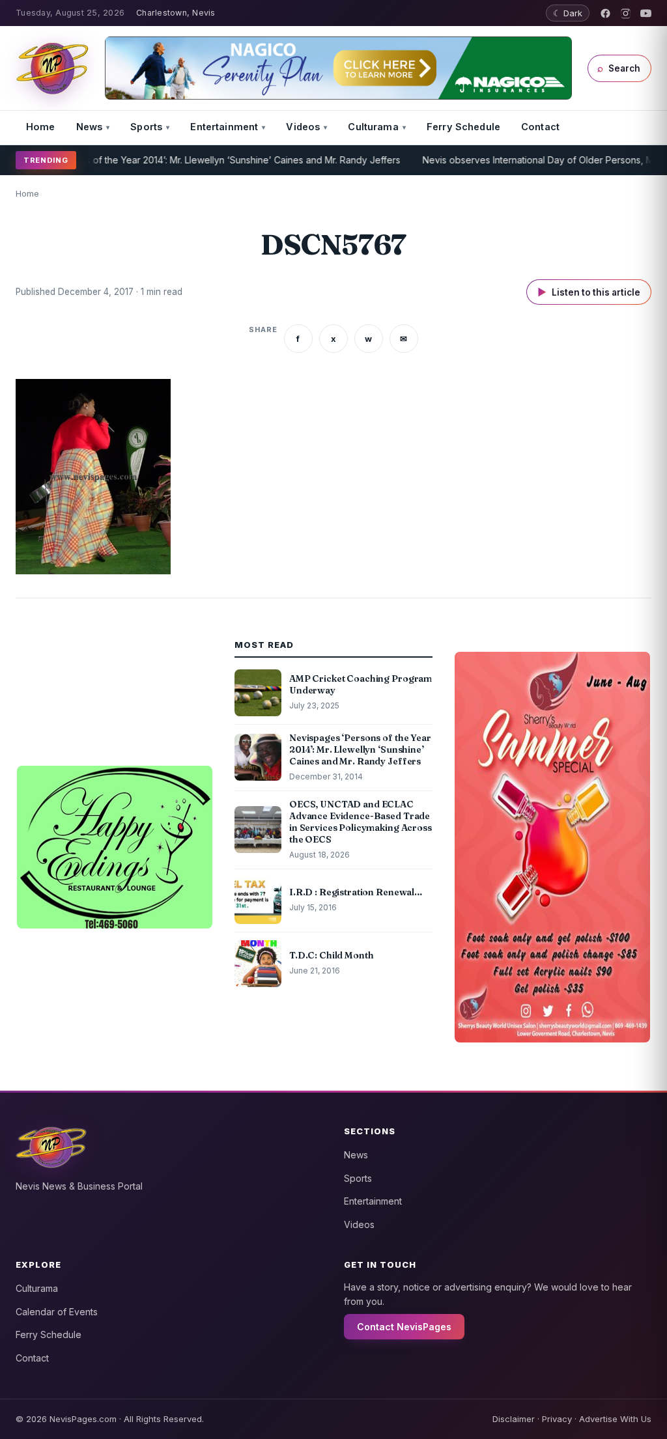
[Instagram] (625, 13)
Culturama (373, 126)
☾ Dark (567, 13)
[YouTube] (645, 13)
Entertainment (224, 126)
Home (40, 126)
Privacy (557, 1419)
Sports (146, 126)
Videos (303, 126)
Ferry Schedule (463, 126)
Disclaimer (513, 1419)
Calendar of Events (57, 1311)
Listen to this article (588, 292)
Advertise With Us (615, 1419)
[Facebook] (605, 13)
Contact (540, 126)
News (89, 126)
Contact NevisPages (404, 1326)
